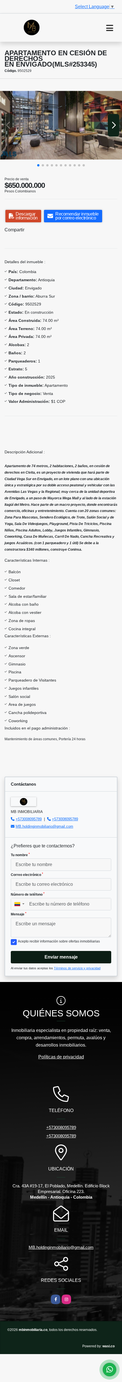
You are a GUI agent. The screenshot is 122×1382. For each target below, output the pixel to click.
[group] (61, 125)
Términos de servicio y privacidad (77, 968)
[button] (38, 165)
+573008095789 (29, 819)
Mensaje (18, 914)
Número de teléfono (28, 894)
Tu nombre (20, 855)
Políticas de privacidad (61, 1056)
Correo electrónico (27, 874)
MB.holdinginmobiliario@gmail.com (44, 826)
